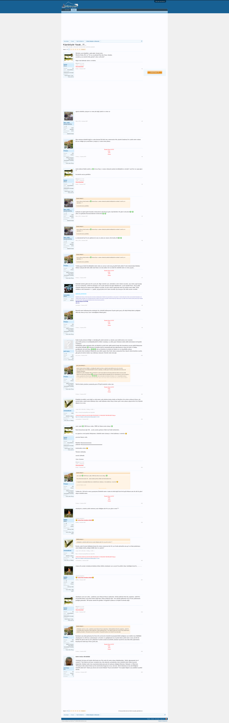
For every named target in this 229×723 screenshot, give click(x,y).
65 (73, 671)
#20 (142, 672)
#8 (142, 305)
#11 (142, 394)
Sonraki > (83, 49)
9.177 (72, 298)
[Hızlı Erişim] (141, 41)
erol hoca (66, 668)
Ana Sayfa (67, 9)
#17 (142, 579)
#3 (142, 156)
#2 (142, 121)
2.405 (72, 524)
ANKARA (72, 129)
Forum (73, 9)
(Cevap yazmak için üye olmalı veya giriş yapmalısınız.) (130, 710)
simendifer (67, 295)
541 (73, 355)
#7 (142, 277)
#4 (142, 184)
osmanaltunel (67, 410)
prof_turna (66, 351)
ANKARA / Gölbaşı (70, 416)
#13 (142, 467)
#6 (142, 240)
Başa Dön (162, 718)
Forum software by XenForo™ (74, 721)
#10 (142, 355)
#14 (142, 503)
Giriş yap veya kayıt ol (160, 1)
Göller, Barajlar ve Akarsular (72, 46)
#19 (142, 651)
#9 (142, 327)
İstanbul (72, 300)
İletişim (148, 718)
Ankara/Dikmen (70, 69)
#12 (142, 419)
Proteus (66, 150)
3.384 (72, 127)
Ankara (72, 154)
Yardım (152, 718)
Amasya (72, 673)
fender (84, 46)
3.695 (72, 413)
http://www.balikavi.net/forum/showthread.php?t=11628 (87, 417)
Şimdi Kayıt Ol (154, 72)
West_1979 (67, 122)
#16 (142, 560)
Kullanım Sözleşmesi (162, 721)
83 (73, 68)
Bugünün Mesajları (67, 12)
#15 (142, 522)
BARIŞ (65, 519)
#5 (142, 216)
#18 (142, 612)
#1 (142, 68)
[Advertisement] (103, 26)
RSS (166, 719)
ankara (72, 356)
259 (73, 153)
